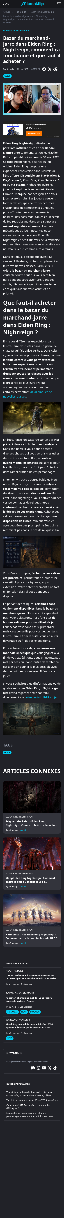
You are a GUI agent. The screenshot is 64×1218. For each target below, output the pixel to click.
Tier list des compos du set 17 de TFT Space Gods (32, 1100)
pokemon (34, 1011)
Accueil (7, 11)
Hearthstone (14, 970)
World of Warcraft (19, 1019)
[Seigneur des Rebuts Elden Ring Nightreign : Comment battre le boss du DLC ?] (32, 807)
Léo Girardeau (26, 984)
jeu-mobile (12, 1011)
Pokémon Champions (20, 993)
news (24, 1011)
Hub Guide (20, 11)
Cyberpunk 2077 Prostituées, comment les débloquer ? (28, 1107)
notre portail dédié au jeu (41, 697)
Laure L (23, 830)
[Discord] (32, 1067)
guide (7, 76)
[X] (49, 69)
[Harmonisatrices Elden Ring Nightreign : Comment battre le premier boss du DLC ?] (32, 920)
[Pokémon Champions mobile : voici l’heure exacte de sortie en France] (32, 1003)
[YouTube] (43, 1067)
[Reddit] (55, 69)
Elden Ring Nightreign (42, 11)
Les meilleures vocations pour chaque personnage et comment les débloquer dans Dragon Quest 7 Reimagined (29, 1115)
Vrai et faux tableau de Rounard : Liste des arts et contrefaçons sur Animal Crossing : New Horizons (30, 1094)
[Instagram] (38, 1067)
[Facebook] (44, 69)
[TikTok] (55, 1067)
